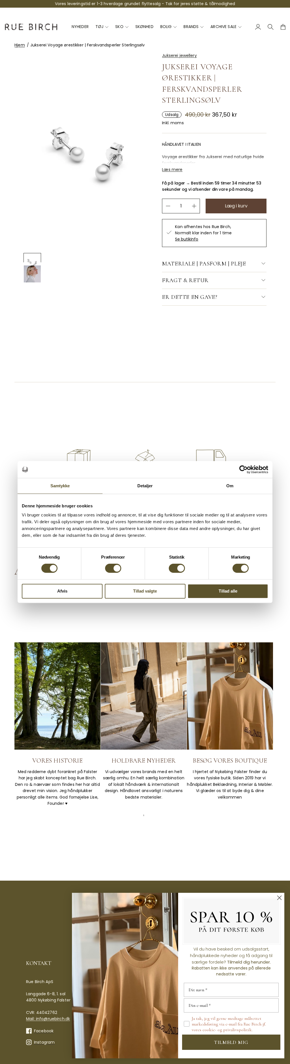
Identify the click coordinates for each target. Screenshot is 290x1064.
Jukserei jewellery (179, 55)
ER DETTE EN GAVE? (189, 297)
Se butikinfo (186, 239)
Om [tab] (229, 485)
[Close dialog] (279, 898)
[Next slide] (48, 302)
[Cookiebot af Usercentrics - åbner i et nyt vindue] (243, 469)
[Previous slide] (39, 302)
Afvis (62, 591)
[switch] (113, 568)
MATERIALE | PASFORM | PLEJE (204, 263)
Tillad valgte (145, 591)
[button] (32, 258)
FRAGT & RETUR (185, 280)
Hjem (19, 45)
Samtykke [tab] (60, 485)
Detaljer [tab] (145, 485)
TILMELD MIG (231, 1042)
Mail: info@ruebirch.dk (48, 1019)
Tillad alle (228, 591)
